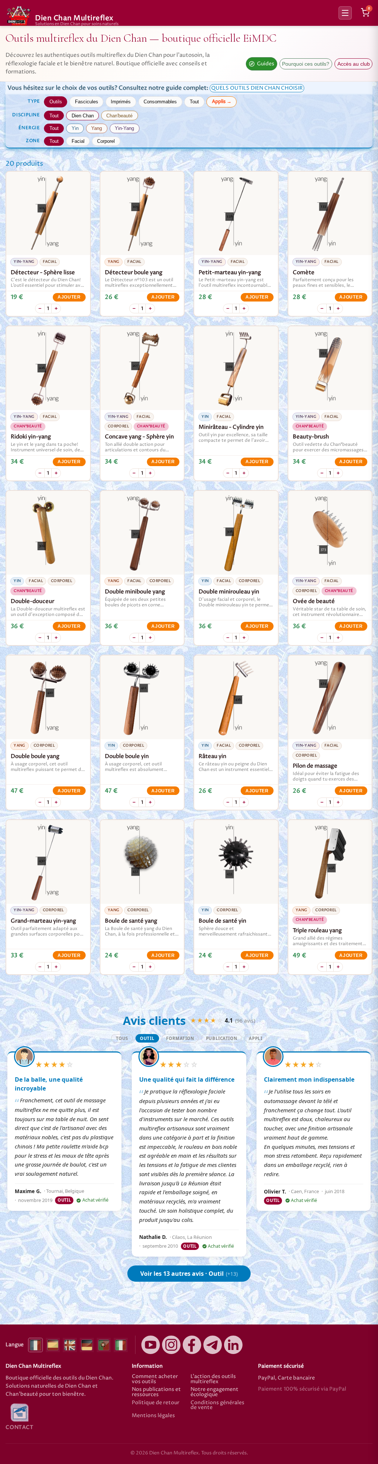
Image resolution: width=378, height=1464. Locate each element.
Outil (147, 1038)
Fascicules (86, 101)
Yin (75, 128)
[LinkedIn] (233, 1345)
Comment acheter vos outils (155, 1379)
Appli (255, 1038)
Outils (55, 101)
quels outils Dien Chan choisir (257, 88)
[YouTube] (150, 1345)
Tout (194, 101)
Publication (221, 1038)
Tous (122, 1038)
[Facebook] (192, 1345)
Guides (265, 64)
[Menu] (345, 13)
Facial (78, 141)
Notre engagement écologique (214, 1392)
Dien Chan (83, 115)
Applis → (221, 101)
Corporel (106, 141)
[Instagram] (171, 1345)
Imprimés (121, 101)
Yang (96, 128)
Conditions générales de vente (217, 1405)
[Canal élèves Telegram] (212, 1345)
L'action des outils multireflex (213, 1379)
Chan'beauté (119, 115)
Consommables (160, 101)
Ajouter (69, 297)
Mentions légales (153, 1416)
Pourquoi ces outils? (305, 64)
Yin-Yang (124, 128)
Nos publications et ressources (156, 1392)
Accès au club (353, 64)
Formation (180, 1038)
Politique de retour (155, 1403)
